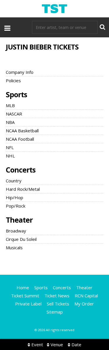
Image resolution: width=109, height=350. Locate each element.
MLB (10, 105)
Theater (19, 220)
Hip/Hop (14, 197)
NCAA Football (20, 139)
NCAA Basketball (22, 130)
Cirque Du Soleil (21, 239)
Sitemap (55, 312)
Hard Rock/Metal (23, 189)
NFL (10, 147)
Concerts (20, 170)
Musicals (14, 247)
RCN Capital (86, 295)
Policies (13, 80)
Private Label (28, 304)
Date (75, 344)
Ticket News (56, 295)
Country (14, 181)
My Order (84, 304)
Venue (56, 344)
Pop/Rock (15, 206)
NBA (10, 122)
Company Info (19, 72)
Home (23, 287)
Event (36, 344)
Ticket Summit (25, 295)
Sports (16, 94)
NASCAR (14, 114)
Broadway (16, 231)
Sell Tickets (58, 304)
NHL (10, 156)
